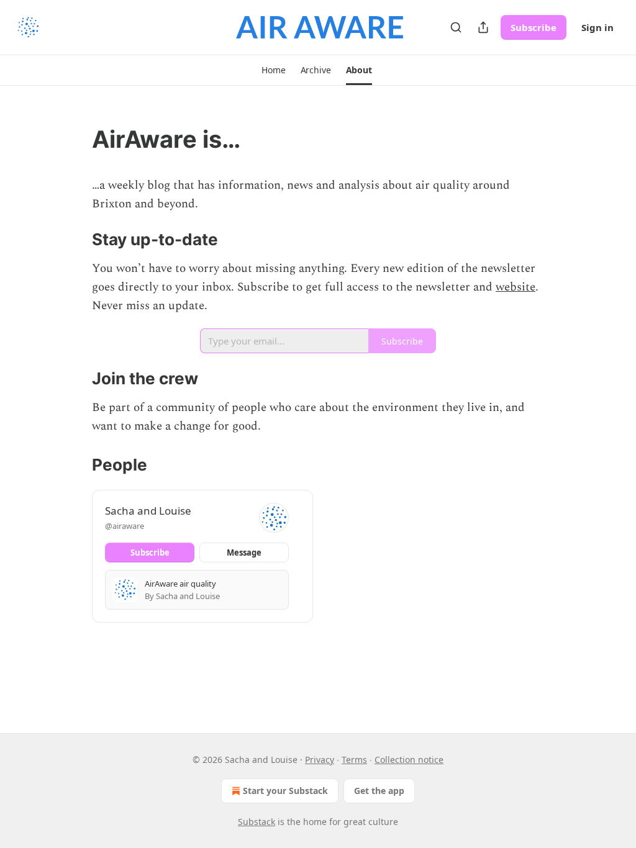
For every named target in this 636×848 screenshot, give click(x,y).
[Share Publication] (483, 27)
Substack (256, 822)
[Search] (455, 27)
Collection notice (409, 759)
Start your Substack (285, 790)
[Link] (74, 139)
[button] (273, 70)
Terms (354, 759)
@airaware (124, 525)
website (515, 287)
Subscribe (533, 27)
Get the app (379, 790)
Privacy (319, 759)
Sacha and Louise (148, 510)
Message (244, 552)
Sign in (597, 27)
